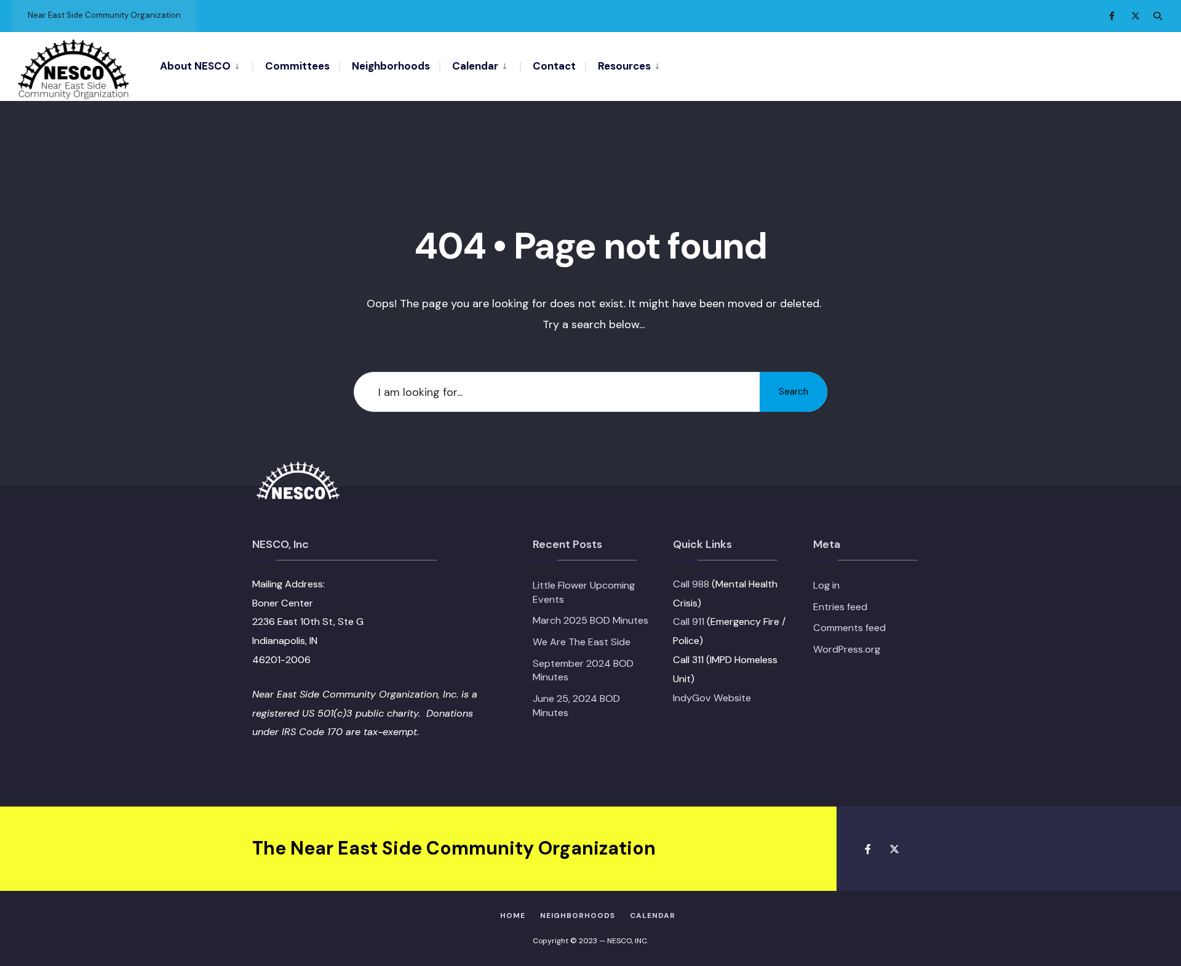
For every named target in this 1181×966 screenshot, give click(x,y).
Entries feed (840, 606)
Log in (826, 585)
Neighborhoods (391, 66)
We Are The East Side (581, 641)
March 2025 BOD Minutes (590, 620)
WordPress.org (846, 649)
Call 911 (688, 621)
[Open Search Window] (1158, 15)
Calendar (475, 66)
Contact (554, 66)
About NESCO (195, 66)
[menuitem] (206, 65)
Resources (624, 66)
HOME (512, 915)
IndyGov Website (712, 697)
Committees (297, 66)
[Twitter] (1135, 15)
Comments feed (849, 627)
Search (793, 391)
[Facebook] (1113, 15)
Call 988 (691, 584)
